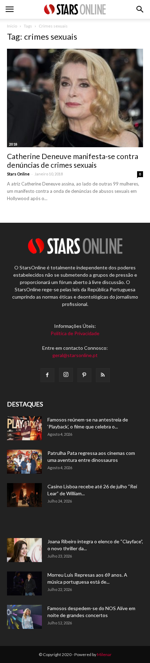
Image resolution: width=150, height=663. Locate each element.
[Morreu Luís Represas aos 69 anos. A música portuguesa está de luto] (24, 583)
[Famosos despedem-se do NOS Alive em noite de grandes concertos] (24, 617)
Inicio (12, 26)
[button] (140, 9)
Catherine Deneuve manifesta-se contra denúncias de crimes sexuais (72, 160)
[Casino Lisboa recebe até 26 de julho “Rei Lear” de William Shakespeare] (24, 495)
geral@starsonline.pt (75, 355)
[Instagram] (66, 375)
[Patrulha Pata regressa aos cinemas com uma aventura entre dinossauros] (24, 462)
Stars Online (18, 174)
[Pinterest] (84, 375)
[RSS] (103, 375)
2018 (13, 144)
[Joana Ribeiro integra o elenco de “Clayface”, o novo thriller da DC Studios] (24, 550)
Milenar (104, 654)
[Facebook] (47, 375)
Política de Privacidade (75, 333)
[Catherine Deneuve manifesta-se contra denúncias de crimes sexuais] (75, 98)
